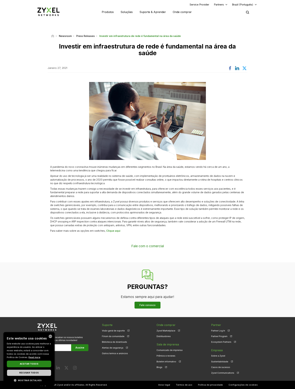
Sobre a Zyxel (218, 355)
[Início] (52, 36)
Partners (219, 4)
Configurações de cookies (243, 385)
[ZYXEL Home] (48, 11)
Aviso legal (164, 385)
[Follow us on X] (66, 368)
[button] (29, 380)
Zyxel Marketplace (166, 330)
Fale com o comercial (147, 246)
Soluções (127, 12)
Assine (79, 347)
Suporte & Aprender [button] (152, 12)
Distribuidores (164, 336)
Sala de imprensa (168, 344)
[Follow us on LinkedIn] (58, 368)
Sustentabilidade (219, 361)
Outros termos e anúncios (115, 353)
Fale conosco (147, 305)
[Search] (247, 12)
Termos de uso (184, 385)
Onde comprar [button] (182, 12)
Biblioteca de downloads (114, 342)
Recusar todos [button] (29, 372)
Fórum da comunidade (113, 336)
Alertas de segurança (112, 347)
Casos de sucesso (220, 367)
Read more (34, 357)
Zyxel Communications (222, 373)
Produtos (108, 12)
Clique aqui (113, 230)
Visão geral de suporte (113, 330)
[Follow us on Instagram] (75, 368)
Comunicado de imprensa (169, 350)
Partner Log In (218, 330)
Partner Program (219, 336)
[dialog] (29, 359)
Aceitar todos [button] (29, 364)
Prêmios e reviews (166, 355)
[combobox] (50, 336)
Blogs (159, 367)
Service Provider (199, 4)
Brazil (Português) (242, 4)
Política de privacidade (210, 385)
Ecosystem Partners (221, 342)
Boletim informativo (166, 361)
